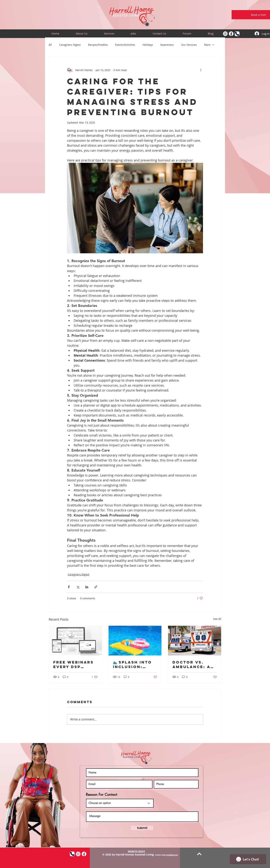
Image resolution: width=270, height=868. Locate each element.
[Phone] (237, 33)
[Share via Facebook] (69, 587)
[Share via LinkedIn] (87, 587)
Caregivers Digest (70, 44)
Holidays (148, 44)
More (207, 44)
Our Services (189, 44)
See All (217, 619)
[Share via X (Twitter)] (78, 587)
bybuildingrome (172, 855)
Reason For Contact (101, 794)
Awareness (167, 44)
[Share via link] (96, 587)
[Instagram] (225, 33)
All (50, 44)
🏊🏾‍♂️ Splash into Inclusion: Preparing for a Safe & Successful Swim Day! (133, 664)
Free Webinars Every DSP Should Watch (73, 664)
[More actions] (201, 70)
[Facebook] (231, 33)
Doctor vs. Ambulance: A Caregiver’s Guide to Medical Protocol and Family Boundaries (192, 664)
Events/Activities (125, 44)
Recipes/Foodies (98, 44)
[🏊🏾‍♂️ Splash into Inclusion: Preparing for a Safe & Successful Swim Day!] (135, 640)
